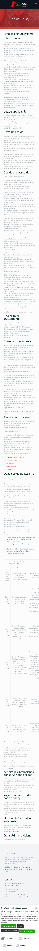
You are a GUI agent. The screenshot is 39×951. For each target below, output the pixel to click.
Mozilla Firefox (11, 466)
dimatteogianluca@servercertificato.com (21, 897)
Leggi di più (4, 922)
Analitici (10, 945)
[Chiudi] (36, 908)
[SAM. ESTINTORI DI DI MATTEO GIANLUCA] (19, 4)
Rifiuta (20, 926)
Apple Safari (11, 463)
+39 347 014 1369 (10, 891)
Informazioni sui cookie (10, 930)
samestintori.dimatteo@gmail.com (20, 895)
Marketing (24, 945)
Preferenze (27, 939)
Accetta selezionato (9, 926)
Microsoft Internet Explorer (15, 457)
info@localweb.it (14, 831)
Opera (9, 470)
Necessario (11, 939)
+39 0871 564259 (12, 889)
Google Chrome (12, 460)
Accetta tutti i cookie (26, 931)
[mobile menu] (36, 4)
